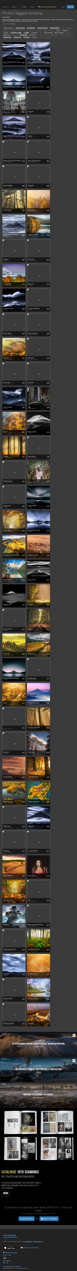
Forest (51, 30)
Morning (48, 33)
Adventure (8, 28)
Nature (6, 35)
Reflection (40, 35)
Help (9, 1255)
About (4, 1255)
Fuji (58, 30)
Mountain (59, 33)
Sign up (70, 7)
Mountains (69, 33)
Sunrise (7, 37)
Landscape (15, 32)
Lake (5, 33)
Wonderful (48, 37)
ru (7, 1263)
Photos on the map (11, 1252)
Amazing (20, 28)
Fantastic (38, 30)
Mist (41, 33)
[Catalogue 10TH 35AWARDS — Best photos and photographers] (38, 1135)
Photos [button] (5, 7)
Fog (45, 30)
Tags (8, 24)
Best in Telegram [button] (50, 1219)
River (47, 35)
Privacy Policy (29, 1241)
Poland (23, 35)
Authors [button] (14, 7)
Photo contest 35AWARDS (10, 1237)
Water (41, 37)
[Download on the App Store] (12, 1247)
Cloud (68, 28)
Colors (13, 30)
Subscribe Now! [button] (26, 1219)
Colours (20, 30)
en (4, 1263)
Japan (65, 30)
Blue (63, 28)
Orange (15, 35)
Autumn (31, 28)
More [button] (32, 7)
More (6, 1193)
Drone (31, 30)
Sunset (17, 37)
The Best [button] (24, 7)
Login (63, 7)
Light (26, 32)
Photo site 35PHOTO (10, 1235)
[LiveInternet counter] (7, 1239)
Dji (26, 30)
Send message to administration (12, 1266)
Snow (67, 35)
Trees (34, 37)
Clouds (6, 30)
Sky (61, 35)
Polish (32, 35)
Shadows (54, 35)
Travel (26, 37)
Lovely (34, 33)
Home (4, 24)
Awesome (42, 28)
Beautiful (54, 28)
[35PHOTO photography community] (11, 2)
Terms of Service (37, 1241)
